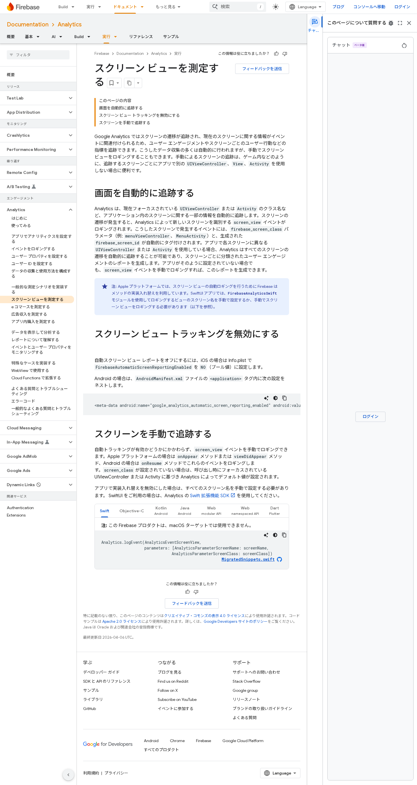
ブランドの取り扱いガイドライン (262, 708)
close (409, 23)
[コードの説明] (266, 398)
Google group (245, 690)
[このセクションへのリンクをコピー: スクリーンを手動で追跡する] (217, 435)
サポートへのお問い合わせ (256, 672)
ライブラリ (93, 699)
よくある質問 (244, 717)
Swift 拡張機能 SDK (209, 496)
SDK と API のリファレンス (106, 681)
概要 (11, 36)
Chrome (177, 740)
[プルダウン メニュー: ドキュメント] (144, 7)
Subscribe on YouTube (177, 699)
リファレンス (141, 36)
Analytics (70, 24)
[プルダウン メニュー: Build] (74, 7)
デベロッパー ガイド (101, 672)
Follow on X (168, 690)
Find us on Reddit (173, 681)
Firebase (101, 53)
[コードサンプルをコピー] (284, 398)
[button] (33, 98)
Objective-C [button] (131, 510)
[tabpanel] (192, 545)
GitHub (89, 708)
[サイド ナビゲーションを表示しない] (68, 774)
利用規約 (91, 773)
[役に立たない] (285, 53)
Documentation (28, 24)
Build (63, 6)
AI (54, 36)
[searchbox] (38, 54)
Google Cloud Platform (243, 740)
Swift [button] (104, 510)
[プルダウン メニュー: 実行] (101, 7)
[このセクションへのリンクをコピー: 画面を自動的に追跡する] (200, 194)
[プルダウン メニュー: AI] (62, 36)
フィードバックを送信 (262, 68)
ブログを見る (170, 672)
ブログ (338, 6)
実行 (90, 6)
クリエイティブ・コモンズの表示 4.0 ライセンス (204, 615)
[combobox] (237, 7)
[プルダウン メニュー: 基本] (40, 36)
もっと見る (166, 6)
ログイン (402, 6)
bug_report (390, 23)
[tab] (104, 510)
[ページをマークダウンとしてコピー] (129, 83)
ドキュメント (125, 6)
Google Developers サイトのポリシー (236, 621)
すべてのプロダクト (161, 749)
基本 (29, 36)
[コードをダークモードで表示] (275, 398)
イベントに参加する (175, 708)
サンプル (171, 36)
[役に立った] (276, 53)
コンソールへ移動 (369, 6)
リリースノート (246, 699)
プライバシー (116, 773)
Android (151, 740)
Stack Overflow (246, 681)
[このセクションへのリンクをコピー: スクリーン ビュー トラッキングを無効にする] (100, 345)
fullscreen (400, 23)
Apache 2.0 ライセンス (121, 621)
